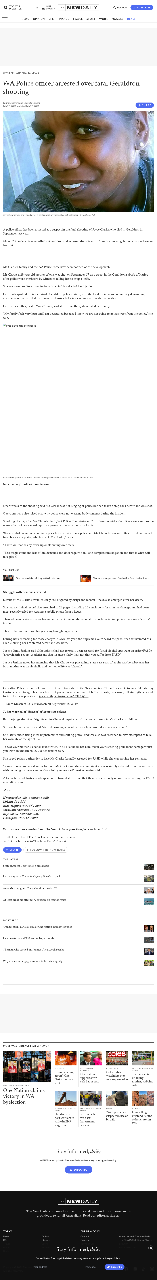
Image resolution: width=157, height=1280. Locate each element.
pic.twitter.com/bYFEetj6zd (71, 696)
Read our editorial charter (101, 1215)
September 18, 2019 (65, 704)
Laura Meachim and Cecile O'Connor (21, 102)
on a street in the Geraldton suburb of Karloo (119, 274)
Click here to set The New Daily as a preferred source (41, 837)
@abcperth (46, 696)
